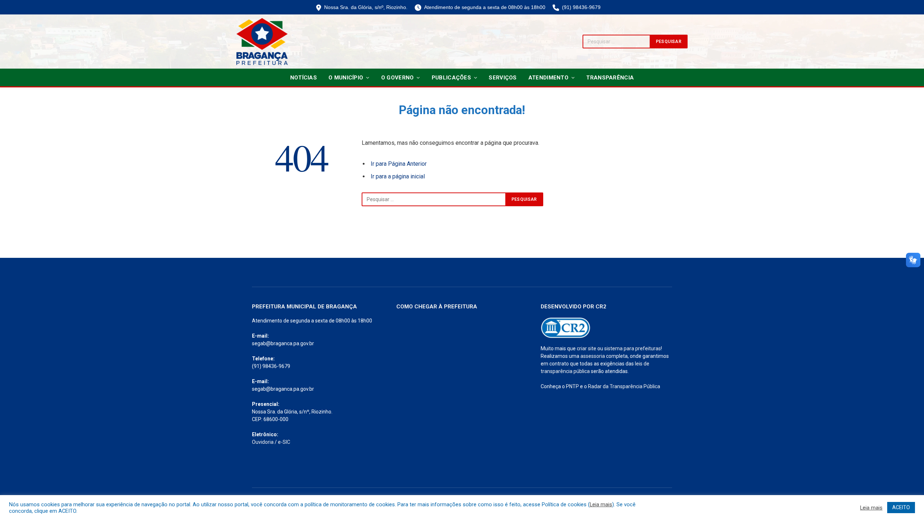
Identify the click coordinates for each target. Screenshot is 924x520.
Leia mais (601, 504)
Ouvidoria (263, 442)
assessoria (592, 356)
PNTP (572, 386)
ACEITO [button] (901, 507)
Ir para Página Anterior (399, 163)
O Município (345, 77)
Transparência (610, 77)
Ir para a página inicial (398, 176)
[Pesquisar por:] (434, 199)
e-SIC (284, 442)
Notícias (303, 77)
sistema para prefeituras (632, 348)
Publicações (451, 77)
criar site (586, 348)
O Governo (397, 77)
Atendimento (548, 77)
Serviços (503, 77)
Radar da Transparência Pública (624, 386)
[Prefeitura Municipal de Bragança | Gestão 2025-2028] (262, 41)
